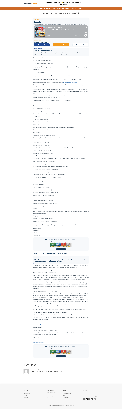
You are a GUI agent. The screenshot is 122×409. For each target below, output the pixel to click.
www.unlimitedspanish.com (70, 82)
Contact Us (85, 392)
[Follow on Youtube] (92, 399)
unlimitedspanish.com (58, 66)
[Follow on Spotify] (95, 399)
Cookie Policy (66, 397)
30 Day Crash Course (51, 392)
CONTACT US (63, 4)
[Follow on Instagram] (89, 399)
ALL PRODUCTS (50, 390)
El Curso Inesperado (51, 397)
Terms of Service (67, 393)
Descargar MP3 (41, 44)
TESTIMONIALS (76, 2)
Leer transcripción (80, 44)
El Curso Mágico (50, 396)
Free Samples (27, 393)
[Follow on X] (87, 399)
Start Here (26, 390)
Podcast (25, 395)
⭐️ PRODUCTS (65, 2)
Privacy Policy (66, 395)
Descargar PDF (61, 44)
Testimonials (26, 397)
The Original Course (51, 394)
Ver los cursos (61, 249)
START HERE (49, 2)
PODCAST (57, 2)
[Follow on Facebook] (84, 399)
